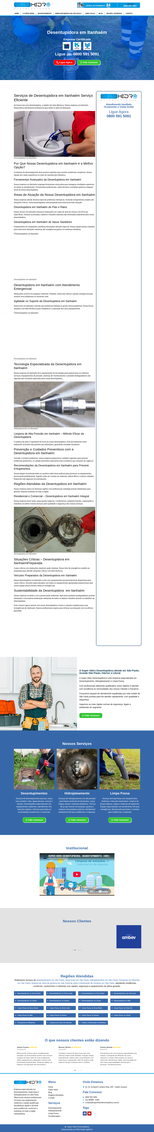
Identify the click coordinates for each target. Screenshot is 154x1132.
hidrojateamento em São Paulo (104, 980)
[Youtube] (89, 1113)
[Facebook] (85, 1113)
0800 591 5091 (119, 116)
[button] (15, 1056)
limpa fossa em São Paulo (77, 980)
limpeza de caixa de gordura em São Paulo (50, 983)
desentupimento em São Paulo (50, 980)
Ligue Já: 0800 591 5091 (77, 54)
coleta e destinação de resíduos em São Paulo (93, 983)
